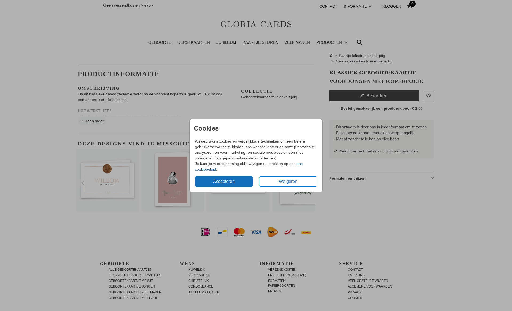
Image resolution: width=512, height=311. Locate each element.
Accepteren (224, 181)
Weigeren (288, 181)
